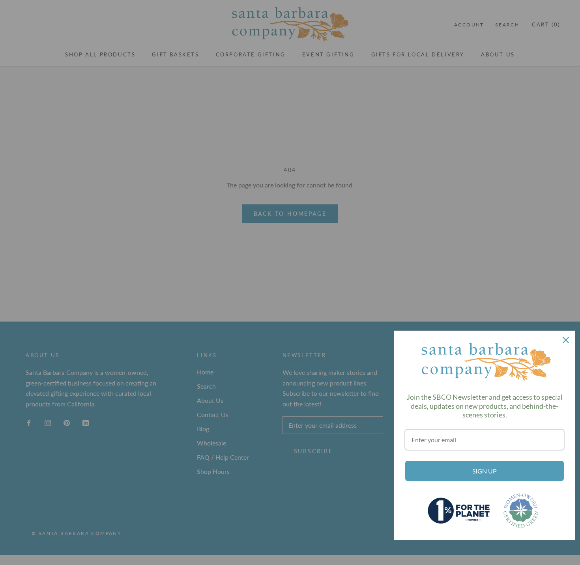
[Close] (565, 340)
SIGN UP (484, 471)
